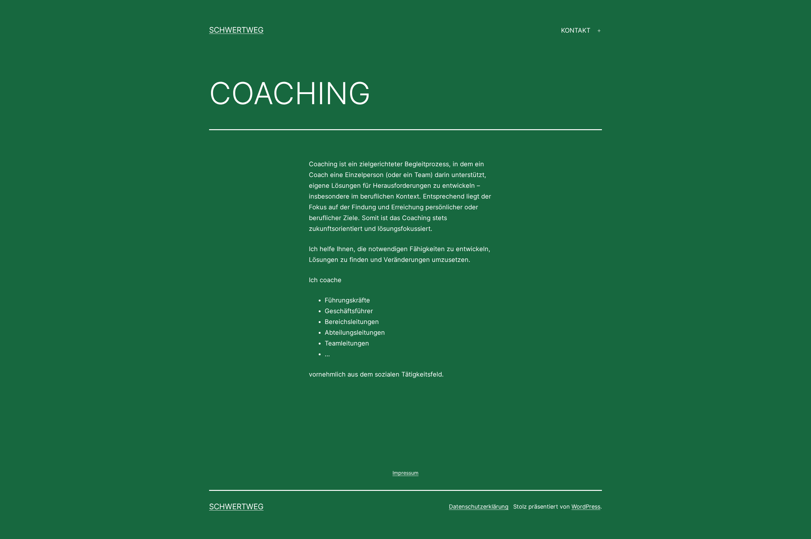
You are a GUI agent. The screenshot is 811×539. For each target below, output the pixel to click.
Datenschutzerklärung (478, 506)
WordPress (586, 506)
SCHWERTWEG (236, 30)
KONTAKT (576, 30)
